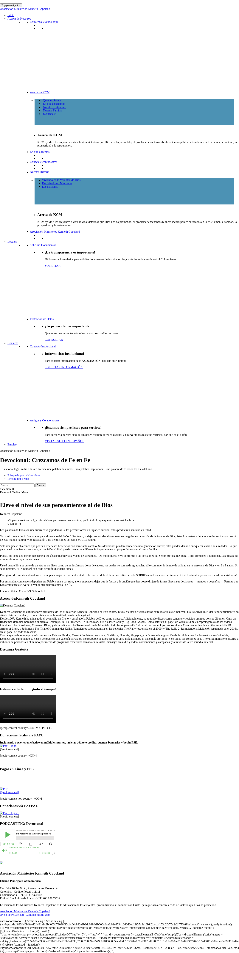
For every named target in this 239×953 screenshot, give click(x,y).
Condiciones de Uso (38, 914)
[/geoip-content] (9, 792)
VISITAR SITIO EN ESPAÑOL (64, 441)
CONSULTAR (54, 339)
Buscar (40, 485)
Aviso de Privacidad (12, 914)
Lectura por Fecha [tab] (18, 478)
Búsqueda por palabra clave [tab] (23, 475)
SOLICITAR (52, 265)
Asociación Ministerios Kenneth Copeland (25, 911)
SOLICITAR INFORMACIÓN (64, 367)
